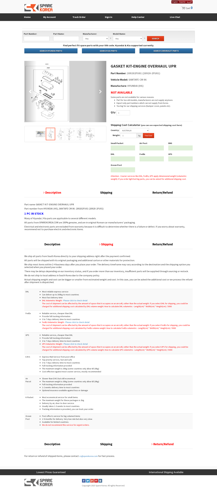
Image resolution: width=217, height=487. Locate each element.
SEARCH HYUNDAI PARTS (51, 51)
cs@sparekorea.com (88, 456)
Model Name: (119, 34)
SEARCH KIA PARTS (108, 51)
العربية (189, 2)
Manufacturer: (90, 34)
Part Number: (30, 34)
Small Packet (117, 143)
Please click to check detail (75, 300)
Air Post (143, 143)
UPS (170, 154)
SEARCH (155, 38)
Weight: (116, 135)
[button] (30, 91)
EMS (170, 143)
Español (182, 2)
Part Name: (58, 34)
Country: (115, 130)
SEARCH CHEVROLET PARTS (166, 51)
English (175, 2)
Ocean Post (116, 165)
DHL (112, 154)
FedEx (142, 154)
